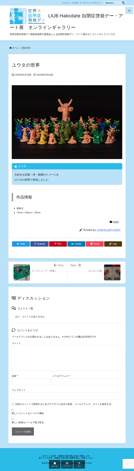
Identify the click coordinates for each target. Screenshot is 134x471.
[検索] (123, 3)
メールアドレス (61, 375)
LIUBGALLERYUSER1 (109, 229)
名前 (15, 375)
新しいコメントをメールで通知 (28, 413)
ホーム (67, 2)
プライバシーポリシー (92, 2)
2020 (76, 2)
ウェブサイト (18, 390)
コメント (16, 343)
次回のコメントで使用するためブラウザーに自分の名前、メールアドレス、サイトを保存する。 (64, 404)
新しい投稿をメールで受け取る (28, 422)
